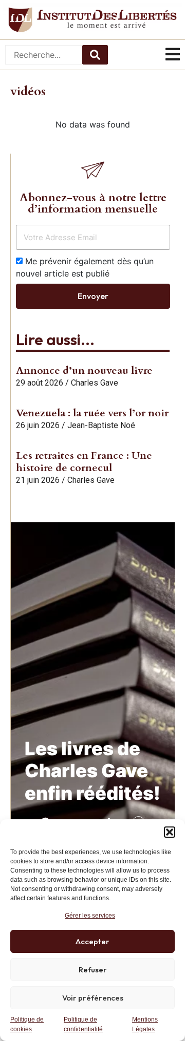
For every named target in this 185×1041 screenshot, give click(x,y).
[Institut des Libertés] (92, 20)
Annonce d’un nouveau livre (84, 370)
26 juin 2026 (38, 425)
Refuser (93, 969)
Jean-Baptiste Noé (101, 425)
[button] (169, 832)
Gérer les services (90, 915)
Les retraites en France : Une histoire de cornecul (84, 462)
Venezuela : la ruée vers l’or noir (92, 413)
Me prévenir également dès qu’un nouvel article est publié (85, 267)
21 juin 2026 (38, 480)
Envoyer (93, 296)
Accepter (92, 941)
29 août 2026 (39, 383)
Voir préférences (92, 998)
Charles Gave (94, 383)
